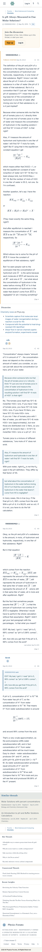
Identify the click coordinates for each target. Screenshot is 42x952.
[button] (35, 60)
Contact (6, 944)
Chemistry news (7, 312)
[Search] (38, 3)
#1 (38, 60)
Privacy (26, 944)
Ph (33, 24)
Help (33, 944)
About (13, 944)
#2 (38, 348)
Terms (20, 944)
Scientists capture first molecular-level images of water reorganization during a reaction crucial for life (21, 319)
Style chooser (9, 940)
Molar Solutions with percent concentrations (20, 801)
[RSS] (38, 944)
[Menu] (4, 3)
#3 (38, 529)
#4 (38, 666)
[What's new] (33, 3)
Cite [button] (35, 299)
